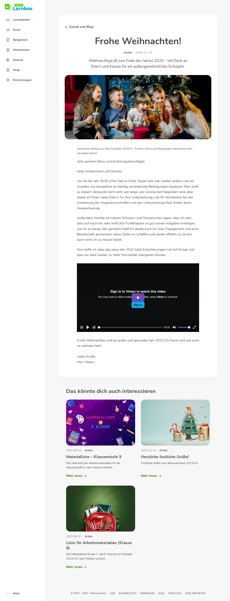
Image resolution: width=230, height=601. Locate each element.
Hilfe (161, 593)
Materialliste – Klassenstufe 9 (93, 457)
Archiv (128, 53)
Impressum (147, 593)
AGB (112, 593)
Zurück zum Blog (81, 27)
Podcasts (174, 593)
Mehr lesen (76, 477)
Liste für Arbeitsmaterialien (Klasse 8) (99, 545)
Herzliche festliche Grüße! (165, 457)
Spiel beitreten (195, 593)
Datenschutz (128, 593)
